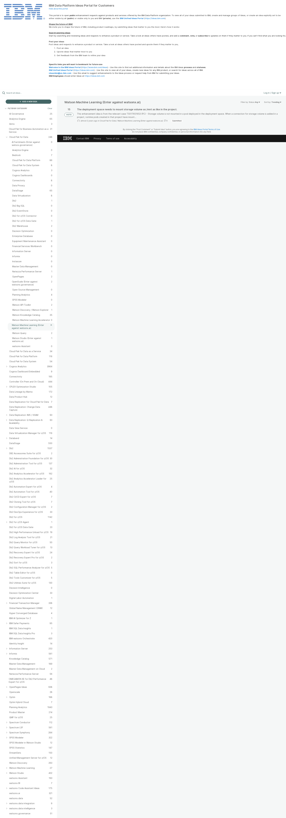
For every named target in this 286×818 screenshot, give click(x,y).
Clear (50, 108)
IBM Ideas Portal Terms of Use (206, 129)
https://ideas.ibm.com (155, 18)
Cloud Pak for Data (108, 121)
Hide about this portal (58, 9)
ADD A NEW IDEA (29, 101)
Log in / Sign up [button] (272, 93)
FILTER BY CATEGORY (17, 108)
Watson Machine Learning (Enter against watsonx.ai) (140, 121)
